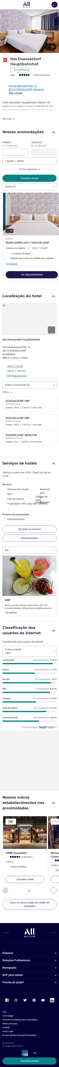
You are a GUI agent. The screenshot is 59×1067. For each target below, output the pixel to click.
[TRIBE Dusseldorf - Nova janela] (25, 832)
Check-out (38, 144)
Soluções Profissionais (16, 960)
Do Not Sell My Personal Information (19, 1035)
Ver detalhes (11, 612)
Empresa (7, 953)
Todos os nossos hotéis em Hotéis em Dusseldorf (29, 904)
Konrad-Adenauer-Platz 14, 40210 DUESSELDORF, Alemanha (26, 87)
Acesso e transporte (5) (17, 384)
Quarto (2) (10, 186)
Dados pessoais (9, 1023)
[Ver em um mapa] (29, 319)
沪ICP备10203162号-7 (13, 1046)
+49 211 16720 (15, 366)
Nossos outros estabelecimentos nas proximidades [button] (23, 802)
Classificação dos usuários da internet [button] (21, 630)
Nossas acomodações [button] (23, 132)
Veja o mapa (15, 93)
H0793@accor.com (17, 375)
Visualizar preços (29, 1061)
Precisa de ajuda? (13, 982)
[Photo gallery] (29, 31)
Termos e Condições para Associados (19, 1019)
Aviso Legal (7, 1031)
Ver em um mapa (18, 866)
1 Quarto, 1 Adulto (14, 161)
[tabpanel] (29, 238)
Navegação (9, 967)
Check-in (9, 144)
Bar (7, 550)
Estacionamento (29, 538)
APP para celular (12, 975)
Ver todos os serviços (29, 529)
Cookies (6, 1027)
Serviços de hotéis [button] (19, 463)
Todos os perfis (13, 651)
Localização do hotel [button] (22, 296)
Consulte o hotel (25, 879)
